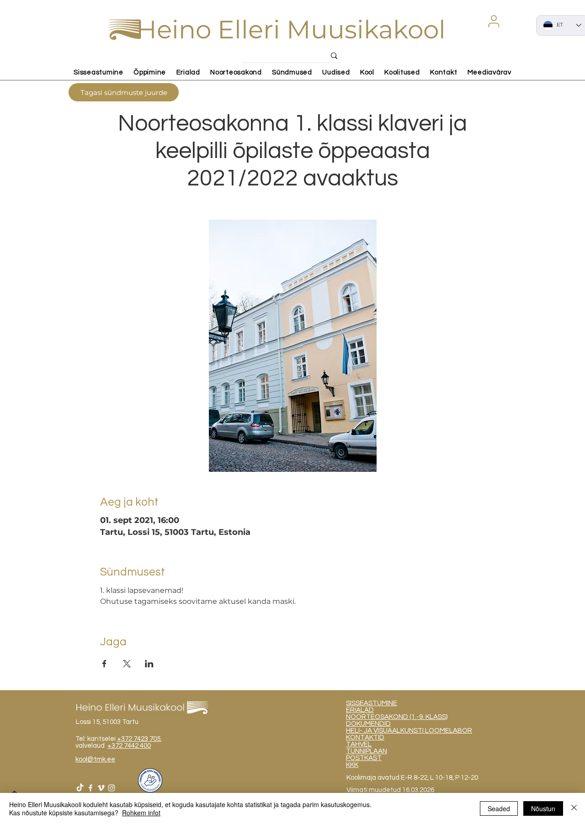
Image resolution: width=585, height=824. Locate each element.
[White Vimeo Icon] (101, 787)
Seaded (499, 808)
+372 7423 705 (138, 738)
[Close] (574, 808)
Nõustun (543, 808)
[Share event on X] (126, 663)
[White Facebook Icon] (90, 787)
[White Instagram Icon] (111, 787)
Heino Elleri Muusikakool (291, 29)
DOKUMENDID (368, 723)
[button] (493, 21)
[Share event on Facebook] (104, 663)
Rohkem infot (141, 812)
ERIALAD (360, 710)
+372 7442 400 (129, 745)
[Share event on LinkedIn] (149, 663)
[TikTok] (80, 787)
